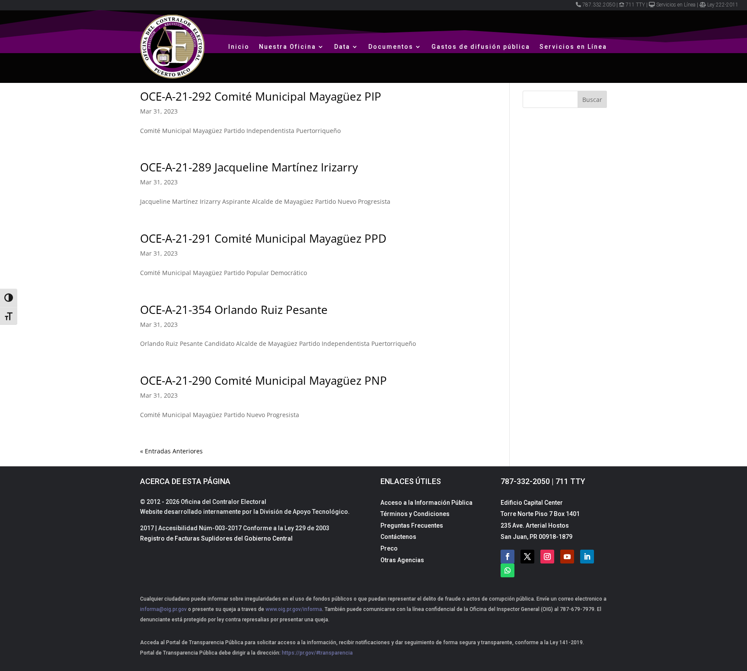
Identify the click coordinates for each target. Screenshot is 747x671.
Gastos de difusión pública (480, 46)
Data (342, 46)
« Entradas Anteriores (171, 451)
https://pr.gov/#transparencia (317, 653)
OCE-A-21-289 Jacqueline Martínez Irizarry (249, 167)
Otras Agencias (402, 560)
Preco (389, 548)
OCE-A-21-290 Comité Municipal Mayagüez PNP (263, 380)
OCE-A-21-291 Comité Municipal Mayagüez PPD (263, 238)
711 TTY (635, 5)
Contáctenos (398, 536)
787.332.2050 (598, 5)
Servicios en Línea (676, 5)
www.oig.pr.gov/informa (293, 609)
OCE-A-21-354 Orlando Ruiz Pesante (234, 309)
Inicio (238, 46)
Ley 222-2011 (722, 5)
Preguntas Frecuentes (411, 525)
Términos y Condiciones (415, 513)
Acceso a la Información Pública (426, 502)
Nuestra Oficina (287, 46)
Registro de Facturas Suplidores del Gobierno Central (216, 538)
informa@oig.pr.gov (163, 609)
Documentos (390, 46)
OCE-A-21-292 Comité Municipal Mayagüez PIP (260, 96)
